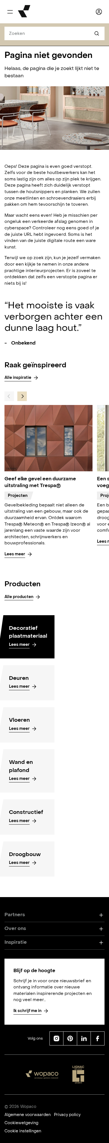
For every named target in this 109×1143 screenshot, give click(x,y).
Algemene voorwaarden (27, 1114)
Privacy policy (67, 1114)
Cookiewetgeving (21, 1123)
